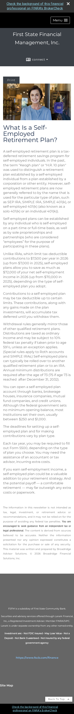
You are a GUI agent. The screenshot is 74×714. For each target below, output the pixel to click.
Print (11, 80)
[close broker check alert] (68, 3)
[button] (60, 20)
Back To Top (57, 699)
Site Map (6, 685)
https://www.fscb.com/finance (37, 657)
